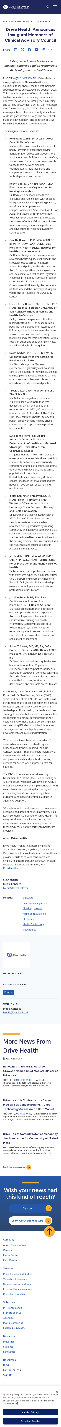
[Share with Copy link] (43, 49)
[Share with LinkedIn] (15, 49)
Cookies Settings (30, 1412)
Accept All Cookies (30, 1421)
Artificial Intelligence (34, 913)
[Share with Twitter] (22, 49)
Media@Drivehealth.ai (15, 888)
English (8, 992)
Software (28, 897)
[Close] (57, 1391)
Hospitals (28, 919)
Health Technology (33, 924)
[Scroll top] (49, 1231)
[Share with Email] (36, 49)
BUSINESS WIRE (26, 78)
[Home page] (16, 7)
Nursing (27, 908)
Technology (29, 929)
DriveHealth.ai (11, 868)
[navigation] (55, 7)
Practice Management (35, 903)
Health (38, 908)
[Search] (47, 6)
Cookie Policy (11, 1403)
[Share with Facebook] (29, 49)
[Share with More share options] (50, 49)
